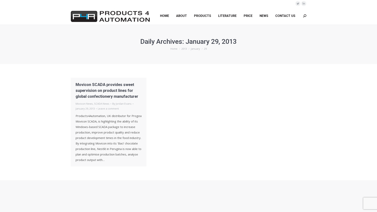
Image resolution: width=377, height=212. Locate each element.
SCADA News (101, 103)
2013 (184, 48)
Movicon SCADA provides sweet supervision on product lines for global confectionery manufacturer (107, 90)
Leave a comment (108, 108)
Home (174, 48)
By (122, 103)
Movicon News (84, 103)
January (195, 48)
